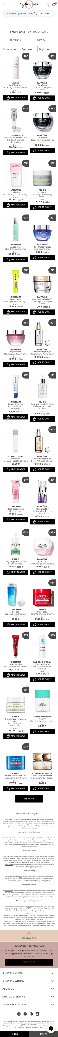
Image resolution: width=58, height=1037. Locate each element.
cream (29, 907)
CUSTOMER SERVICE (13, 996)
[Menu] (4, 4)
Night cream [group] (46, 49)
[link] (47, 4)
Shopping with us (13, 981)
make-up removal (19, 838)
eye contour (9, 921)
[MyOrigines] (29, 4)
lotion (20, 876)
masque (15, 856)
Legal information (14, 1004)
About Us (8, 989)
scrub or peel (9, 865)
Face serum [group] (10, 49)
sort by (41, 40)
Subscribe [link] (29, 962)
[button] (50, 1028)
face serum (8, 891)
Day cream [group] (28, 49)
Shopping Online (12, 973)
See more (29, 798)
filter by (14, 40)
